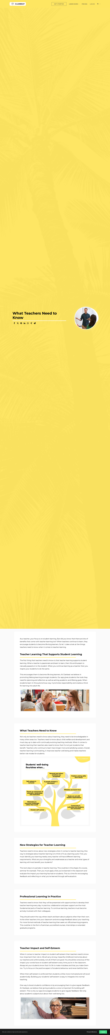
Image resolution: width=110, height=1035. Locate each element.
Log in (92, 4)
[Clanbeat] (18, 4)
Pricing (84, 4)
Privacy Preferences (92, 1032)
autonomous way (44, 683)
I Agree (103, 1032)
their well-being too (56, 994)
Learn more (73, 4)
